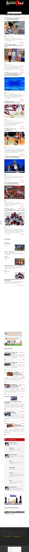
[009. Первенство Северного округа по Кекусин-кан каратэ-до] (10, 512)
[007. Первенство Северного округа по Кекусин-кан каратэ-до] (14, 512)
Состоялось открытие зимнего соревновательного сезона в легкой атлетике (13, 45)
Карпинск (6, 256)
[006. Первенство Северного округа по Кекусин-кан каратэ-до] (17, 512)
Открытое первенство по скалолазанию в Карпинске (14, 265)
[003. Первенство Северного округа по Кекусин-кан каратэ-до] (23, 512)
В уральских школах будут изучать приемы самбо (16, 385)
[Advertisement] (16, 8)
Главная (6, 15)
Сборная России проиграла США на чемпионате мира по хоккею (13, 280)
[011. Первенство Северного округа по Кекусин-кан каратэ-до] (5, 512)
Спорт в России (17, 15)
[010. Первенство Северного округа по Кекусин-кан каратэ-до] (8, 512)
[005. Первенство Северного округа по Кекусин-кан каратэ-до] (19, 512)
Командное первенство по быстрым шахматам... (19, 373)
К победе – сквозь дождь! (9, 251)
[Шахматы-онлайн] (13, 499)
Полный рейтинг (20, 285)
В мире (5, 270)
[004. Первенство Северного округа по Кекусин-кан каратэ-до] (21, 512)
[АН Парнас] (13, 338)
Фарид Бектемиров (7, 271)
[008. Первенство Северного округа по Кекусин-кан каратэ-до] (12, 512)
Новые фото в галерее (9, 513)
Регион (10, 15)
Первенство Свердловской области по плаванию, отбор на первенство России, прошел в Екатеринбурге (13, 74)
